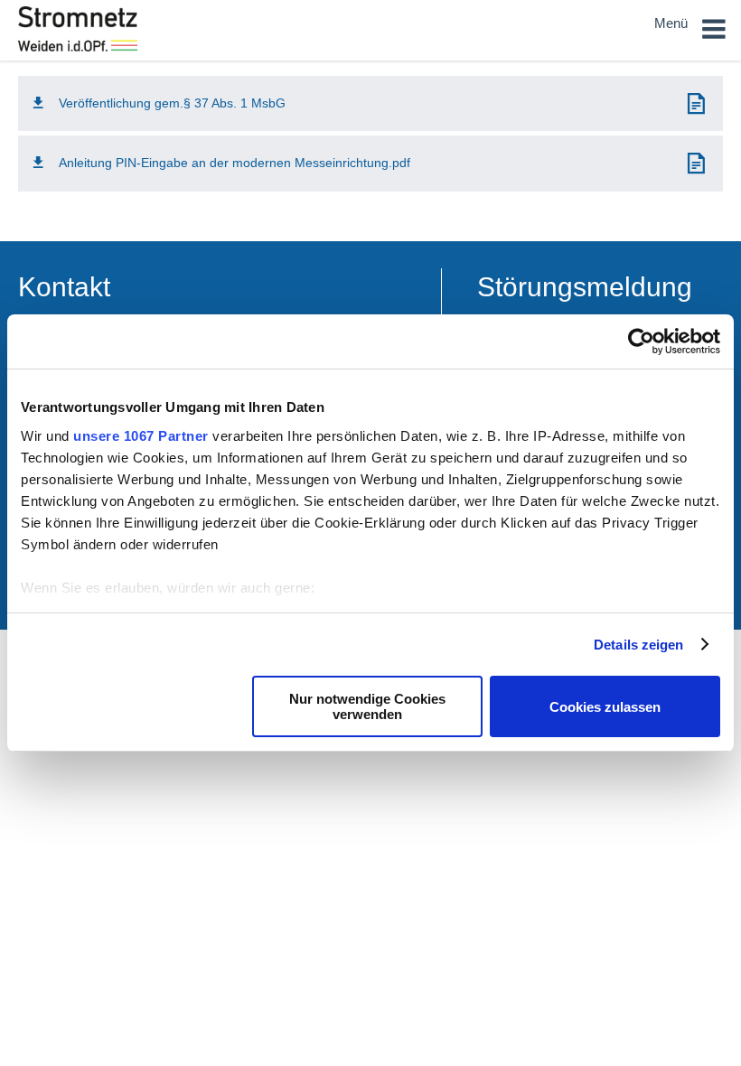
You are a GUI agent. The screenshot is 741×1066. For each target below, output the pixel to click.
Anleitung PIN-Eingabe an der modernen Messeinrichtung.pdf (234, 162)
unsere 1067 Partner (141, 436)
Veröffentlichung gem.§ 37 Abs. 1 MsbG (172, 103)
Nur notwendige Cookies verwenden (367, 706)
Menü (672, 23)
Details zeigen (638, 644)
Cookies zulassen (605, 707)
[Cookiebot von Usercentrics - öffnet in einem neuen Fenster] (641, 341)
